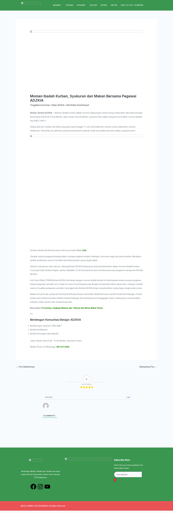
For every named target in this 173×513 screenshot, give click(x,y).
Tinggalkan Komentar (40, 105)
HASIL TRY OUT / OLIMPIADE (132, 5)
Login (128, 397)
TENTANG (69, 5)
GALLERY (93, 5)
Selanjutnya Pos (148, 367)
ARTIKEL (104, 5)
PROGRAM (81, 5)
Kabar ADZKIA (58, 105)
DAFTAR (114, 5)
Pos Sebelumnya (25, 367)
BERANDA (57, 5)
